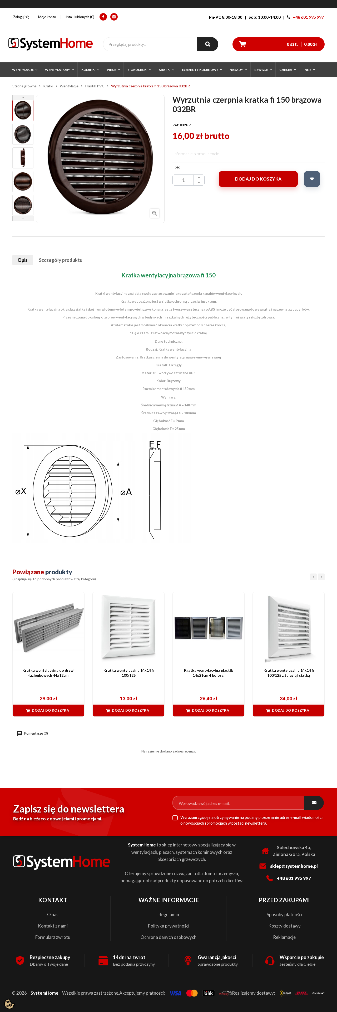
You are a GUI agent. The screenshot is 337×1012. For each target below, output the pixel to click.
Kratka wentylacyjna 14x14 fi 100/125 (128, 673)
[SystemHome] (50, 44)
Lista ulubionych (79, 17)
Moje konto (47, 17)
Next (22, 97)
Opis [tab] (23, 260)
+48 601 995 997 (308, 16)
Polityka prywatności (168, 926)
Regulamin (168, 914)
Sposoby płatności (284, 914)
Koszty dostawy (284, 926)
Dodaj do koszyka (258, 179)
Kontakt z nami (53, 926)
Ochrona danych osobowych (168, 937)
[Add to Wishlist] (312, 179)
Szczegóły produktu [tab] (60, 260)
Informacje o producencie (196, 153)
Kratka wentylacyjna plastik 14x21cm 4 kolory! (208, 673)
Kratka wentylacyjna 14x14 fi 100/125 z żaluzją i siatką (289, 673)
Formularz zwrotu (52, 937)
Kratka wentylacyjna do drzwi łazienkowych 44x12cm (48, 673)
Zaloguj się (21, 17)
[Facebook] (103, 17)
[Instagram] (114, 17)
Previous (22, 218)
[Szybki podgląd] (78, 599)
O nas (52, 914)
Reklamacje (284, 937)
